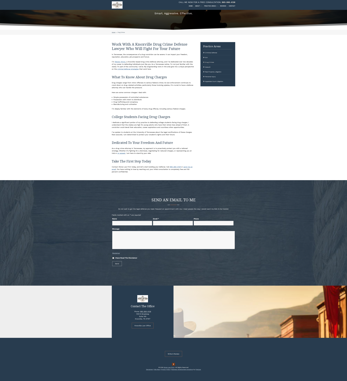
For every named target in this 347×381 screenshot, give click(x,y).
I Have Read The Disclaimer (126, 258)
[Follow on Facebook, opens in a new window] (173, 364)
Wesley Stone (120, 62)
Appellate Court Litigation (214, 81)
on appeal (121, 153)
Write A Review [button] (173, 354)
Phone (196, 219)
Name (114, 219)
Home (191, 6)
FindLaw (198, 369)
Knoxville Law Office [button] (143, 326)
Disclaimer (116, 253)
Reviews (223, 6)
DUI (206, 57)
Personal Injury (210, 76)
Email (156, 219)
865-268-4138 (228, 2)
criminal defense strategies (128, 69)
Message (115, 229)
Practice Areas (210, 6)
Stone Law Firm (169, 367)
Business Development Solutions (182, 369)
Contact (232, 6)
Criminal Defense (211, 53)
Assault (207, 67)
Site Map (157, 369)
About (197, 6)
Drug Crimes (209, 62)
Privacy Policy (165, 369)
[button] (345, 368)
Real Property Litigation (213, 72)
